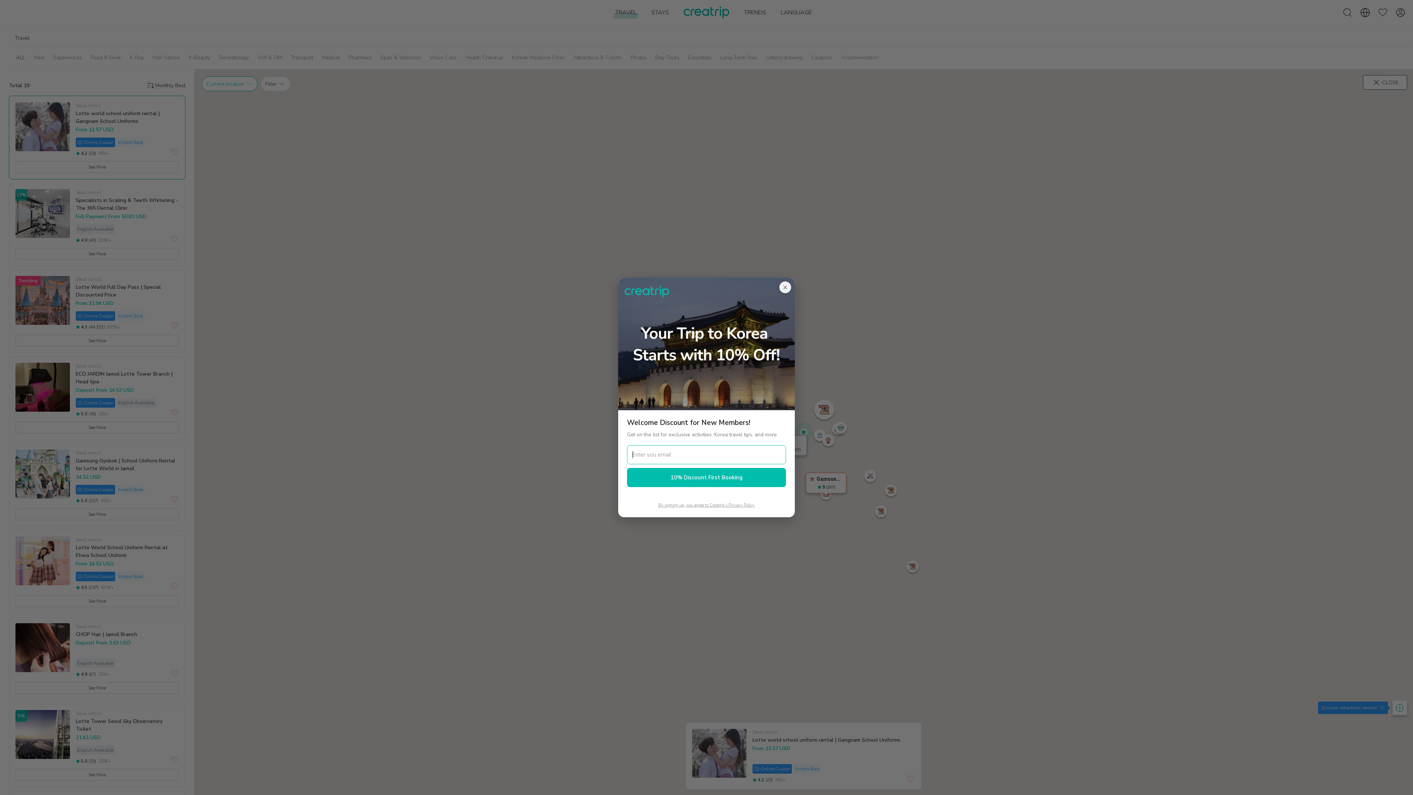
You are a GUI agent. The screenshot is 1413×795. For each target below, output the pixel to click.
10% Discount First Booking (706, 477)
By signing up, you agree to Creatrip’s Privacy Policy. (706, 505)
